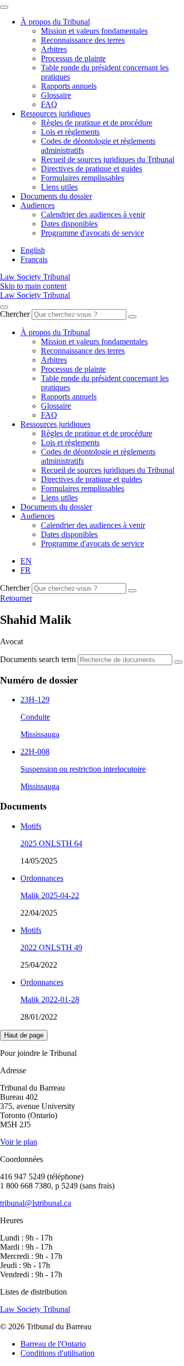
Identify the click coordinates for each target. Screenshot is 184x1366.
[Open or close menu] (4, 307)
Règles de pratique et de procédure (96, 122)
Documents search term (38, 659)
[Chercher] (132, 316)
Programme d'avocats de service (92, 233)
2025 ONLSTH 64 (51, 843)
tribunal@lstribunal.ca (35, 1203)
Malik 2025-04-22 (49, 895)
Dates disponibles (69, 223)
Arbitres (54, 49)
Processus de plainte (73, 58)
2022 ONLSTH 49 (51, 947)
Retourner (16, 598)
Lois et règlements (70, 132)
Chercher (15, 314)
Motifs (30, 826)
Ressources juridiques (55, 113)
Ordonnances (41, 878)
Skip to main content (33, 286)
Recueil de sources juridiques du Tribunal (107, 159)
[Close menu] (4, 7)
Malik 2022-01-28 (49, 999)
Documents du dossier (56, 196)
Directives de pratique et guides (91, 168)
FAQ (49, 104)
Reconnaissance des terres (83, 40)
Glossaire (56, 95)
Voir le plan (18, 1141)
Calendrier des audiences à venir (93, 214)
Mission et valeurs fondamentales (94, 31)
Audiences (37, 205)
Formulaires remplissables (82, 177)
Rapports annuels (69, 86)
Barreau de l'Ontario (53, 1343)
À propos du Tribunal (55, 21)
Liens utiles (59, 187)
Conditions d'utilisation (57, 1353)
